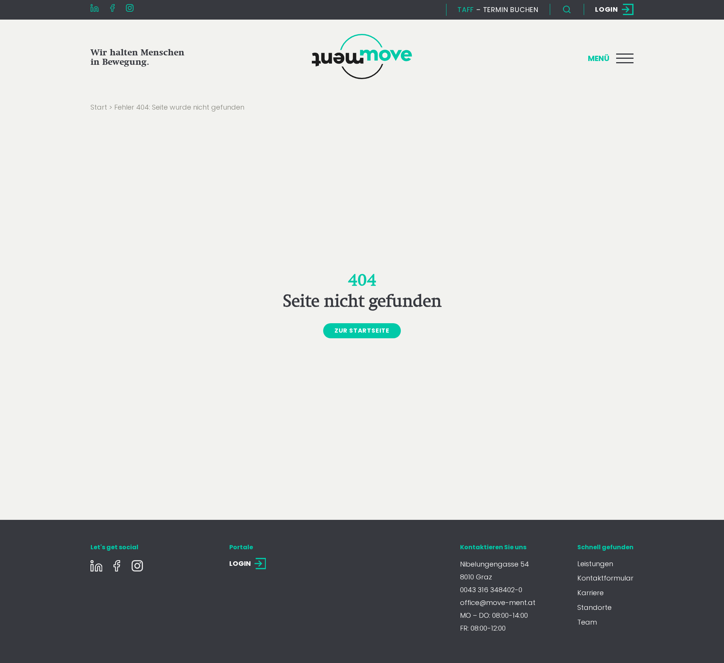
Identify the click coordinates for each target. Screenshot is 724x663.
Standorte (594, 607)
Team (587, 622)
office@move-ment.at (497, 602)
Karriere (590, 592)
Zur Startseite (362, 330)
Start (98, 107)
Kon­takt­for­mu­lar (605, 578)
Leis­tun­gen (595, 563)
